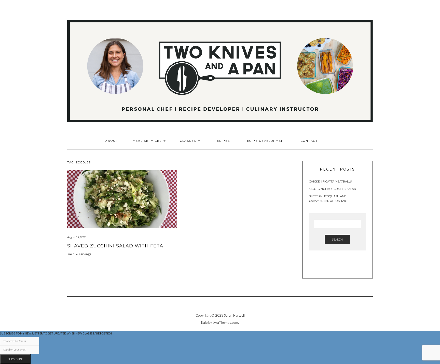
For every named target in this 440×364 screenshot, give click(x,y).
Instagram (348, 17)
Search (337, 239)
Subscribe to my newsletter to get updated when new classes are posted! (56, 333)
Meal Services (148, 141)
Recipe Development (265, 141)
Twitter (369, 17)
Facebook (355, 17)
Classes (188, 141)
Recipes (222, 141)
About (111, 141)
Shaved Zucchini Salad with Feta (115, 246)
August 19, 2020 (76, 237)
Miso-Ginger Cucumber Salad (332, 189)
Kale (204, 322)
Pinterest (362, 17)
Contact (309, 141)
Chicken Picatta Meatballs (330, 181)
